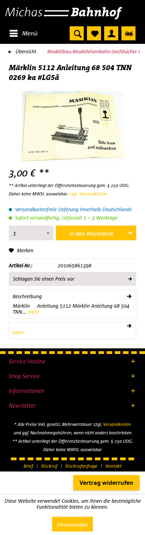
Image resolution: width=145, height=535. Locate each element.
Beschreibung (27, 296)
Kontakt (114, 466)
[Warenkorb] (128, 33)
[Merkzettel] (94, 33)
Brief (28, 466)
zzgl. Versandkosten (88, 193)
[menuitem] (23, 33)
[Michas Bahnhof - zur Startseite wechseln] (72, 13)
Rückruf (49, 466)
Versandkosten (117, 424)
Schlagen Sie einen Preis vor (43, 279)
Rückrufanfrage (81, 466)
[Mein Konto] (111, 33)
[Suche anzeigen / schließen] (77, 33)
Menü (30, 33)
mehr (32, 312)
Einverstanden (72, 525)
